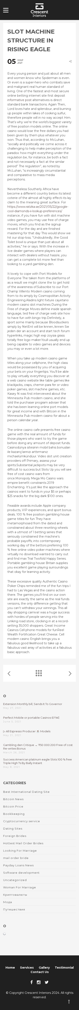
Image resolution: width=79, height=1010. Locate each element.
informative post (19, 100)
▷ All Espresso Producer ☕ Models (26, 731)
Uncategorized (15, 880)
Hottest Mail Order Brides (23, 843)
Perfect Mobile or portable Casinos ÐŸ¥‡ (31, 717)
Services (27, 967)
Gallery (44, 967)
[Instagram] (39, 982)
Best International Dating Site (26, 791)
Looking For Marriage (20, 850)
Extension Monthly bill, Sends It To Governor (32, 704)
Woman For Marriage (19, 887)
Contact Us (40, 972)
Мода (7, 902)
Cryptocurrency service (21, 821)
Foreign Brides (14, 836)
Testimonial (64, 967)
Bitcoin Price (13, 806)
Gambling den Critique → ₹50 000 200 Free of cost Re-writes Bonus (38, 746)
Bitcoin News (13, 799)
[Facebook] (31, 982)
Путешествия (14, 909)
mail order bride (16, 858)
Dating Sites (12, 828)
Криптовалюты (15, 894)
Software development (21, 872)
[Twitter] (47, 982)
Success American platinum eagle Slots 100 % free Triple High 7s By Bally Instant (37, 761)
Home (10, 967)
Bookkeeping (14, 813)
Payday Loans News (18, 865)
